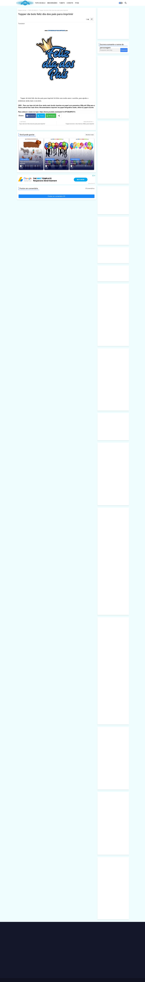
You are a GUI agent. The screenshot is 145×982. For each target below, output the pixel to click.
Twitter (42, 115)
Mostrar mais (90, 134)
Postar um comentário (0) (56, 196)
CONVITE (70, 3)
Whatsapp (52, 115)
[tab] (40, 3)
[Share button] (59, 115)
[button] (121, 3)
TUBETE (62, 3)
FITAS (77, 3)
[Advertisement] (115, 23)
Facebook (32, 115)
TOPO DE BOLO (40, 3)
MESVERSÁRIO (52, 3)
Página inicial (22, 10)
